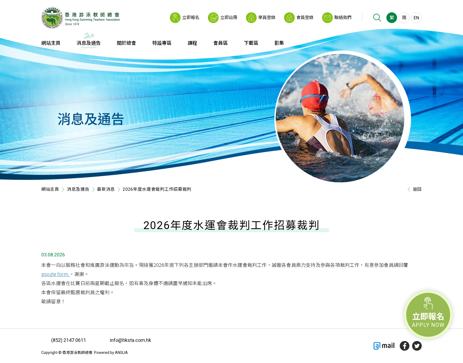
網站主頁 (51, 43)
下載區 (251, 43)
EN (416, 17)
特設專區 (161, 43)
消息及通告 (89, 43)
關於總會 (126, 43)
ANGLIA (121, 352)
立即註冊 (228, 17)
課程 (192, 43)
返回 (417, 189)
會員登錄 (304, 17)
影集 (279, 43)
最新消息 (106, 189)
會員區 (220, 43)
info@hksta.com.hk (130, 340)
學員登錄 (266, 17)
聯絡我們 (343, 17)
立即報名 (190, 17)
